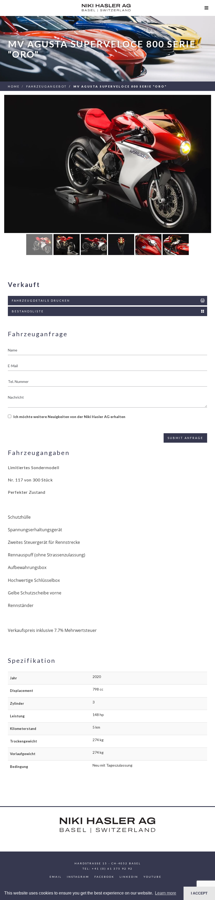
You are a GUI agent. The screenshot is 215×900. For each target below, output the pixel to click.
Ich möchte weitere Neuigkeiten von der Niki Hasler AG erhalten (69, 416)
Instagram (78, 876)
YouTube (152, 876)
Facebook (104, 876)
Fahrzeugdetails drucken (41, 300)
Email (56, 876)
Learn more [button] (165, 893)
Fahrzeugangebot (46, 86)
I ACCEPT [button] (199, 893)
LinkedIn (129, 876)
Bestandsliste (28, 311)
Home (14, 86)
